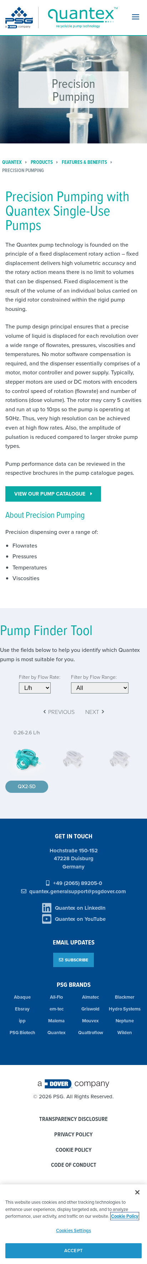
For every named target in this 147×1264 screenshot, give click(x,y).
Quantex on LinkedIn (80, 908)
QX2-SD (27, 786)
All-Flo (56, 997)
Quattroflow (90, 1032)
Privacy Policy (73, 1134)
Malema (56, 1020)
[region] (73, 1224)
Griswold (90, 1008)
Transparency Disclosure (73, 1119)
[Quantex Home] (81, 17)
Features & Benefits (84, 162)
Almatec (90, 997)
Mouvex (90, 1020)
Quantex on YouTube (80, 919)
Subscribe (76, 960)
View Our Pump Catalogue (50, 493)
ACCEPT (73, 1250)
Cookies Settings (73, 1230)
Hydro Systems (125, 1008)
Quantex (56, 1032)
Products (42, 162)
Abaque (22, 997)
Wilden (124, 1032)
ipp (22, 1020)
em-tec (57, 1008)
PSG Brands (74, 984)
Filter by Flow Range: (94, 676)
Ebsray (22, 1008)
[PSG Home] (22, 17)
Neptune (125, 1020)
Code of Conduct (73, 1165)
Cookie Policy (74, 1150)
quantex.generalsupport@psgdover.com (77, 891)
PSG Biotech (22, 1032)
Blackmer (125, 997)
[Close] (137, 1192)
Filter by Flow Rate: (39, 676)
